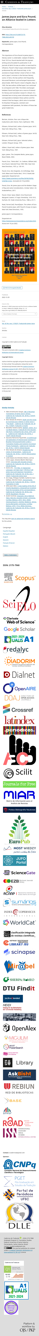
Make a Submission (10, 555)
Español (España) (9, 531)
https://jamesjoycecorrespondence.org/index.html (19, 221)
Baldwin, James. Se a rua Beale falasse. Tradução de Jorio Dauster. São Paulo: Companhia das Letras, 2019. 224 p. (21, 431)
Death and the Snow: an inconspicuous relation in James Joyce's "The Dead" (21, 422)
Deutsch (5, 540)
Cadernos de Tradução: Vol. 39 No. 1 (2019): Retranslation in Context (21, 454)
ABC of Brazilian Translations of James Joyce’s (20, 413)
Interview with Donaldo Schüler (21, 462)
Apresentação (27, 480)
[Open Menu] (2, 2)
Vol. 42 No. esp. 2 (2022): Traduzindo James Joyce (16, 9)
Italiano (5, 546)
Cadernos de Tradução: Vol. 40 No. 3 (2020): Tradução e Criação (20, 425)
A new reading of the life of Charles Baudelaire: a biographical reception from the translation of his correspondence (21, 488)
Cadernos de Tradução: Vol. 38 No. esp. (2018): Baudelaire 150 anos (19, 493)
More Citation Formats (10, 314)
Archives (10, 7)
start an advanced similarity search (23, 519)
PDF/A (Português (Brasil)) (13, 288)
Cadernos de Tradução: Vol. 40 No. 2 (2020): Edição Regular (19, 435)
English (5, 537)
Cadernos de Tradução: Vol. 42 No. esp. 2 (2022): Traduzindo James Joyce (20, 475)
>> (11, 514)
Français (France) (8, 543)
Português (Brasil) (9, 534)
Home (4, 7)
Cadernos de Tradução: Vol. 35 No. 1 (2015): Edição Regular (20, 447)
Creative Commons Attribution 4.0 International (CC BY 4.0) (18, 1251)
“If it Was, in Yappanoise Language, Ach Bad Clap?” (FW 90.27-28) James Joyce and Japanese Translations (19, 470)
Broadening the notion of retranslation (19, 451)
